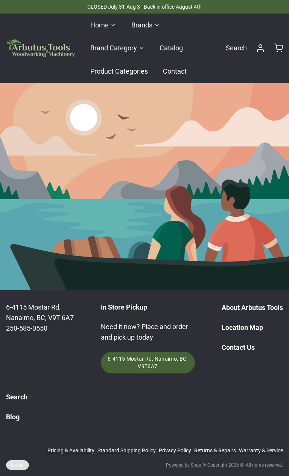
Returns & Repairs (215, 450)
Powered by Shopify (186, 465)
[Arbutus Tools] (40, 48)
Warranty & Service (261, 450)
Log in (17, 465)
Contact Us (238, 347)
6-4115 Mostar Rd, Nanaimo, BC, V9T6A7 (148, 362)
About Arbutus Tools (252, 307)
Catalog (171, 48)
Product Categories (119, 71)
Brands (141, 25)
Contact (175, 71)
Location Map (242, 327)
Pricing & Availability (70, 450)
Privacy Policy (175, 450)
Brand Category (113, 48)
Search (236, 48)
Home (99, 25)
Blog (13, 417)
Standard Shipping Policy (126, 450)
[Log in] (257, 48)
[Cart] (275, 48)
